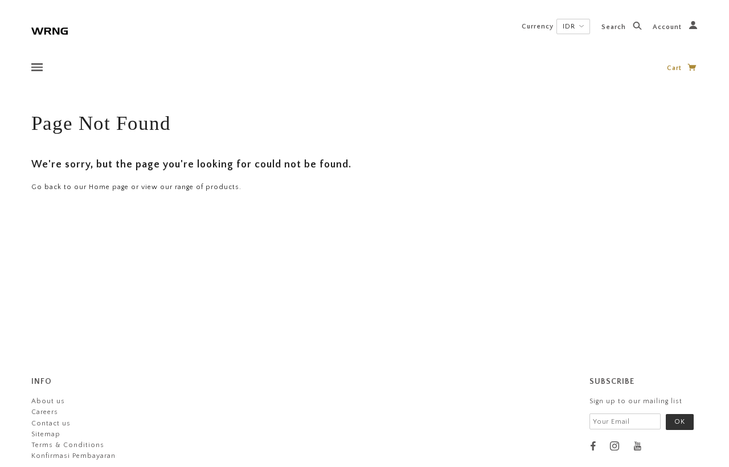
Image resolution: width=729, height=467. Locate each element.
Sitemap (45, 434)
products (222, 187)
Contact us (51, 423)
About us (48, 401)
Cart (675, 68)
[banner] (49, 30)
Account (668, 27)
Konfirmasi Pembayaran (73, 456)
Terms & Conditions (67, 445)
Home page (109, 187)
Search (614, 27)
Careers (44, 412)
